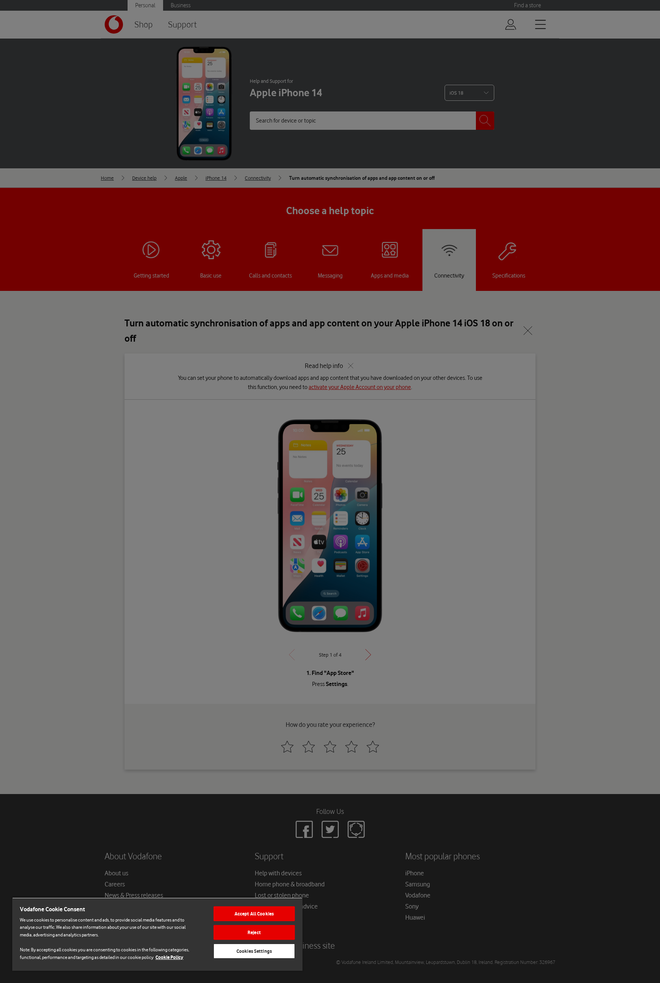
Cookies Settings (254, 951)
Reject (254, 932)
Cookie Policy (169, 957)
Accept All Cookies (254, 914)
